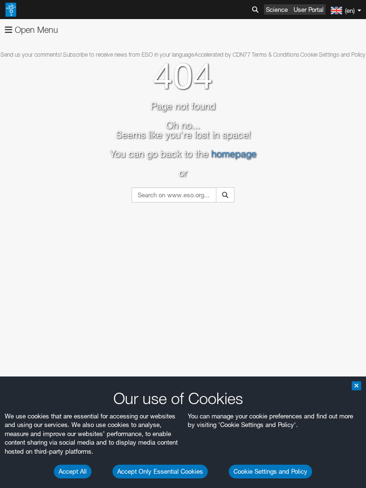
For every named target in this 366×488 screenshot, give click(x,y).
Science (277, 9)
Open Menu (35, 30)
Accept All (73, 471)
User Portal (309, 9)
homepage (233, 154)
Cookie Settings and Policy (270, 471)
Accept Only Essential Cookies (160, 471)
